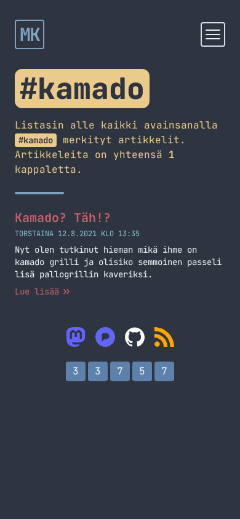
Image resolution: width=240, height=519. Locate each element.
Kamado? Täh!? (63, 218)
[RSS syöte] (164, 337)
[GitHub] (135, 337)
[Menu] (213, 34)
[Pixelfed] (105, 337)
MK (30, 34)
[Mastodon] (76, 337)
